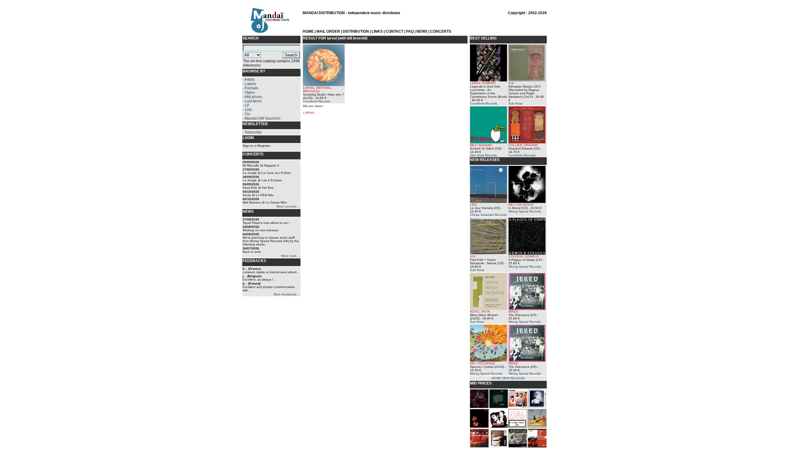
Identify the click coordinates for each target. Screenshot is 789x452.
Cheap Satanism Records (488, 214)
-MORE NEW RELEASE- (508, 378)
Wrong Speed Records (525, 211)
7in (247, 114)
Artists (249, 79)
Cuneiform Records (316, 101)
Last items (253, 101)
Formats (251, 88)
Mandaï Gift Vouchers (262, 118)
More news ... (290, 255)
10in (248, 110)
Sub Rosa (516, 103)
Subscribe (253, 132)
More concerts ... (288, 206)
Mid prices (253, 97)
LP (247, 105)
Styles (250, 92)
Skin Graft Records (483, 155)
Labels (250, 84)
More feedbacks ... (287, 294)
